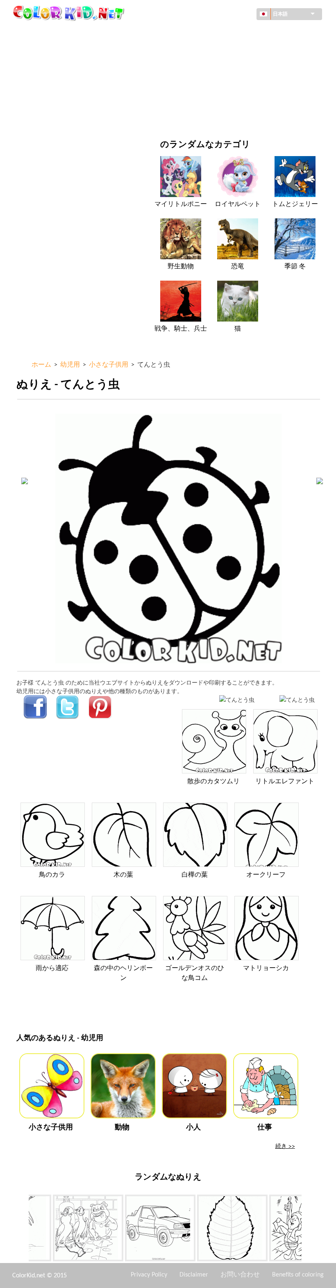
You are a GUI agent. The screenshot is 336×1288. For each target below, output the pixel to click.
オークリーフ (266, 875)
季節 (41, 83)
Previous (22, 1229)
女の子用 (206, 66)
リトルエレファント (284, 781)
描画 (41, 66)
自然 (200, 116)
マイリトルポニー (180, 204)
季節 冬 (295, 266)
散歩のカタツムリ (213, 781)
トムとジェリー (295, 204)
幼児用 (43, 100)
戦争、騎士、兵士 (180, 329)
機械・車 (46, 32)
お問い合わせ (240, 1275)
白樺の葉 (195, 875)
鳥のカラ (52, 875)
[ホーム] (69, 12)
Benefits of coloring (298, 1275)
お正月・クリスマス (220, 100)
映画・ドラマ (52, 116)
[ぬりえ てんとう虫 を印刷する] (236, 699)
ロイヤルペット (238, 204)
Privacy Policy (149, 1275)
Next (308, 1229)
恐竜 (237, 266)
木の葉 (123, 875)
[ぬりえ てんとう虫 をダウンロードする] (297, 699)
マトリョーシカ (266, 968)
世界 (200, 32)
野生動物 (181, 266)
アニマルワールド (218, 49)
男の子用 (206, 83)
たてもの (46, 49)
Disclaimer (193, 1275)
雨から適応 (52, 968)
